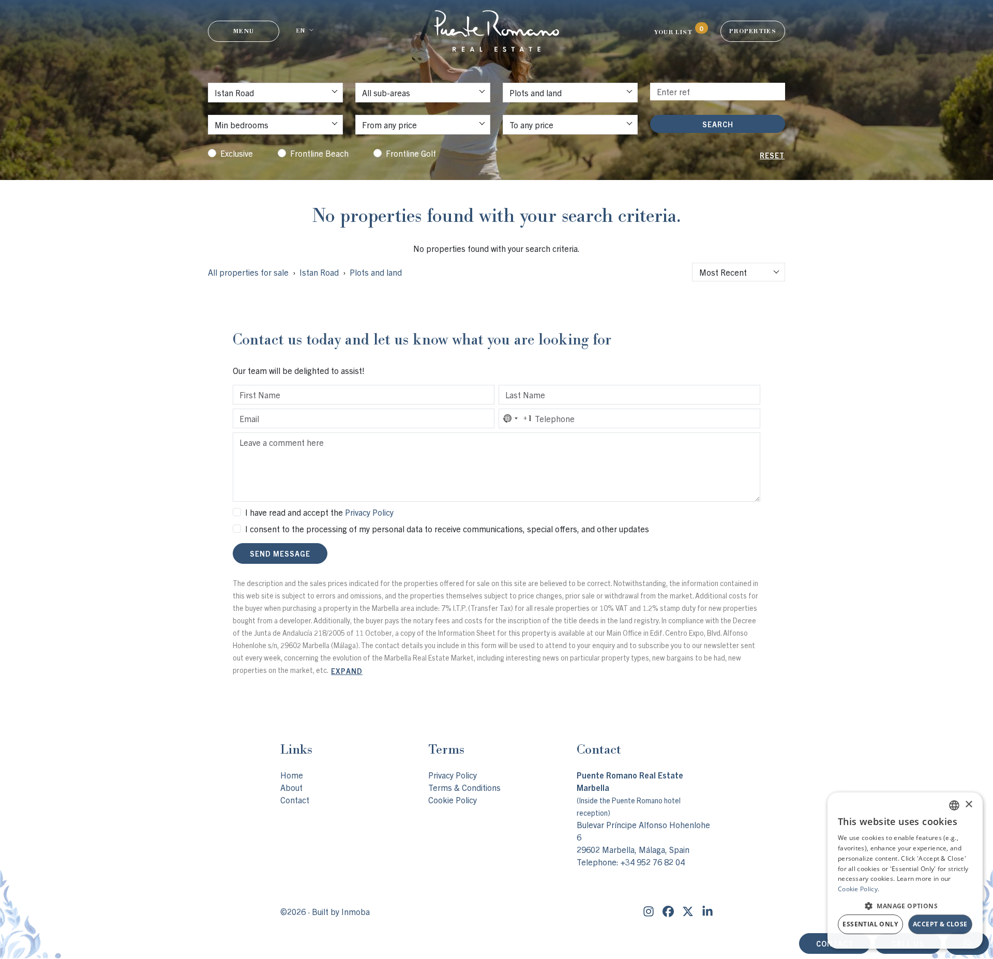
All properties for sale (248, 272)
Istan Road (319, 272)
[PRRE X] (688, 911)
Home (291, 775)
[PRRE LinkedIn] (707, 911)
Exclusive (236, 153)
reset (772, 155)
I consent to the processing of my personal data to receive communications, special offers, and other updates (447, 528)
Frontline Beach (319, 153)
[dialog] (905, 870)
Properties (752, 31)
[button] (905, 906)
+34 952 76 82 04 (653, 862)
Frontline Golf (411, 153)
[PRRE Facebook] (668, 911)
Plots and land (376, 272)
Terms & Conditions (464, 787)
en (300, 30)
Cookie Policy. (858, 889)
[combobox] (739, 272)
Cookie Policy (452, 800)
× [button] (968, 804)
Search (717, 124)
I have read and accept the (319, 512)
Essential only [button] (870, 924)
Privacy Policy (369, 512)
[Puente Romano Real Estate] (496, 31)
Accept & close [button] (940, 924)
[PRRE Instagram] (648, 911)
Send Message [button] (280, 553)
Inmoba (355, 911)
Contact (294, 800)
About (291, 787)
